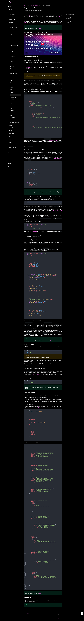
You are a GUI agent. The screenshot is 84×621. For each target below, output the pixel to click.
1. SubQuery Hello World (13, 12)
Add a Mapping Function (70, 17)
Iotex (11, 75)
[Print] (70, 13)
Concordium (11, 127)
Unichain (11, 112)
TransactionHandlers (29, 67)
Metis (11, 85)
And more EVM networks (14, 122)
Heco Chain (12, 66)
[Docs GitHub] (64, 2)
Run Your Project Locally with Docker (70, 19)
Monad (11, 87)
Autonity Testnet (13, 32)
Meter (11, 82)
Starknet (11, 144)
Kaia (11, 78)
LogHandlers (27, 70)
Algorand (11, 125)
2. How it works (12, 14)
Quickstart (31, 15)
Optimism (12, 89)
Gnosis (11, 68)
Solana (10, 142)
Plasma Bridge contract (52, 140)
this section (56, 192)
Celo (11, 53)
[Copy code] (60, 96)
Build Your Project (68, 18)
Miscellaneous (11, 163)
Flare (11, 63)
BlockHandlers (27, 66)
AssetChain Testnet (13, 27)
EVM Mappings (48, 340)
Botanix (11, 51)
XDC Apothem (12, 117)
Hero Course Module (46, 193)
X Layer (11, 115)
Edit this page (27, 613)
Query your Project (69, 21)
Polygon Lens (13, 97)
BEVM (11, 40)
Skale (11, 108)
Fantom (11, 61)
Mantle (11, 80)
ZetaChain (12, 119)
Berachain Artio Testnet (14, 42)
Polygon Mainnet (14, 94)
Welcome (10, 6)
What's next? (68, 22)
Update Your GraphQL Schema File (70, 15)
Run (9, 156)
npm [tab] (28, 201)
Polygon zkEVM (13, 99)
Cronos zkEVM (13, 56)
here (25, 22)
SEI (10, 105)
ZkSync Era (12, 110)
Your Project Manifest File (70, 14)
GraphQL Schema (33, 231)
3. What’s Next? (12, 16)
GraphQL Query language (43, 407)
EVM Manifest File (34, 145)
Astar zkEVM (12, 29)
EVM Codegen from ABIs (55, 216)
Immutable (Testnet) (13, 73)
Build (9, 152)
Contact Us (10, 166)
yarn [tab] (25, 201)
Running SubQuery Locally (37, 374)
